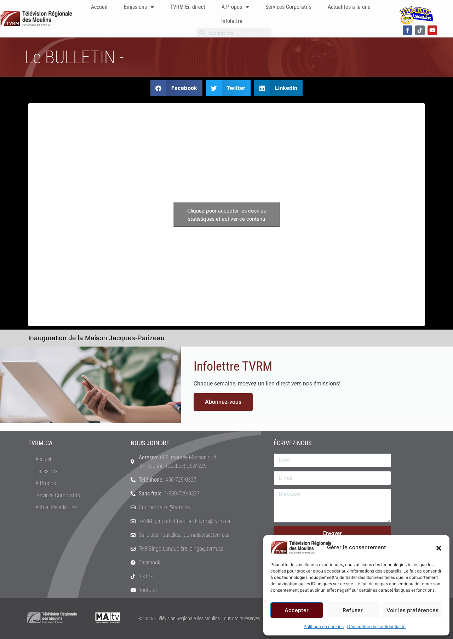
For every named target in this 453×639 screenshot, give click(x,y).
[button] (438, 547)
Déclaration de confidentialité (376, 626)
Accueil (99, 7)
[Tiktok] (420, 30)
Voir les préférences (412, 610)
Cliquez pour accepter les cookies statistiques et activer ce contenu (226, 215)
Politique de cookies (324, 626)
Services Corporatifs (288, 7)
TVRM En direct (187, 7)
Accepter (297, 610)
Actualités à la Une (56, 507)
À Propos (232, 7)
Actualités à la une (349, 7)
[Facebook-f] (407, 30)
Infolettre (231, 21)
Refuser (353, 610)
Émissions (135, 7)
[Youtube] (432, 30)
